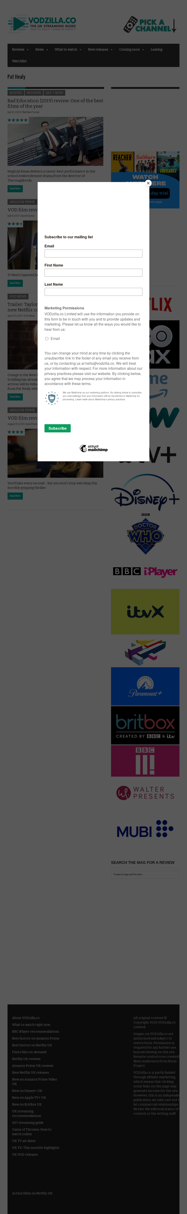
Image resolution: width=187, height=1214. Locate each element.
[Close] (148, 183)
